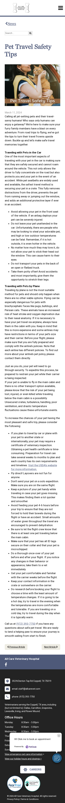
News (12, 24)
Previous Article (17, 647)
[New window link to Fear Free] (15, 783)
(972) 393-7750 (25, 623)
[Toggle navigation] (60, 8)
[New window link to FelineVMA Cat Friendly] (33, 783)
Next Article (50, 647)
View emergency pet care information (23, 754)
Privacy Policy (13, 799)
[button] (57, 758)
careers (35, 769)
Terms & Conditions (29, 799)
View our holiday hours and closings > (23, 759)
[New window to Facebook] (7, 665)
